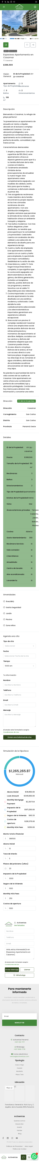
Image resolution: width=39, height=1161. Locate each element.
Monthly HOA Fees (11, 893)
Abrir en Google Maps (27, 401)
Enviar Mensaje (11, 969)
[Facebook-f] (3, 1138)
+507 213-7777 (20, 1042)
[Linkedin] (8, 1138)
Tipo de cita (8, 641)
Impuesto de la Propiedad (14, 874)
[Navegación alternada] (36, 2)
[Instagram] (12, 1138)
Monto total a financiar (13, 834)
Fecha (6, 651)
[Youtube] (17, 1138)
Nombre (6, 680)
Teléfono (7, 690)
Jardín (9, 613)
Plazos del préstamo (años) (15, 864)
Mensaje (7, 710)
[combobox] (19, 646)
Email (5, 700)
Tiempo (6, 661)
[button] (34, 1156)
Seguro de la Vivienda (13, 883)
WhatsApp (20, 975)
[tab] (5, 44)
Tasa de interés (10, 854)
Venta (6, 51)
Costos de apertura (12, 903)
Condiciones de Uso (11, 732)
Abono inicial (9, 844)
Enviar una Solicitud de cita (19, 737)
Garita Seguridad (13, 607)
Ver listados (19, 925)
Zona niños (10, 625)
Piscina (9, 619)
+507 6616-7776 (19, 1049)
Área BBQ (10, 601)
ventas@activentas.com (19, 1056)
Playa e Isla (13, 51)
